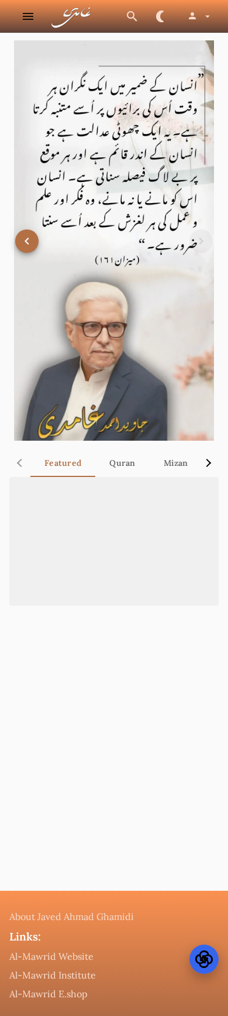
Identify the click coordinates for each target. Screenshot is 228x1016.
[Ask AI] (204, 959)
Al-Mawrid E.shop (48, 994)
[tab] (62, 463)
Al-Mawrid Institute (52, 975)
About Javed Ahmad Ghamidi (71, 916)
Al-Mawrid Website (51, 956)
